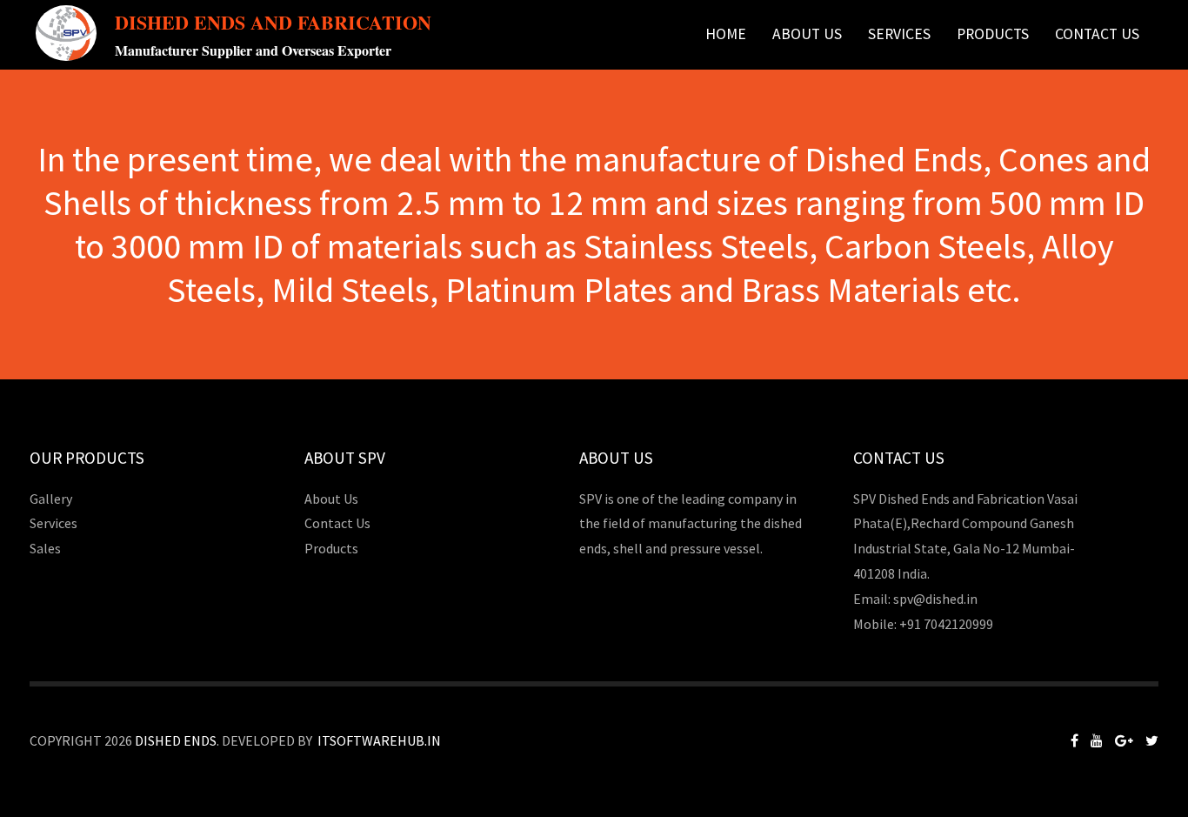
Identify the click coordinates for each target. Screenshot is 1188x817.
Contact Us (1097, 34)
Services (899, 34)
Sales (45, 548)
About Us (807, 34)
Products (331, 548)
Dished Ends (176, 740)
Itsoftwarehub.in (379, 740)
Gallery (51, 498)
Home (725, 34)
